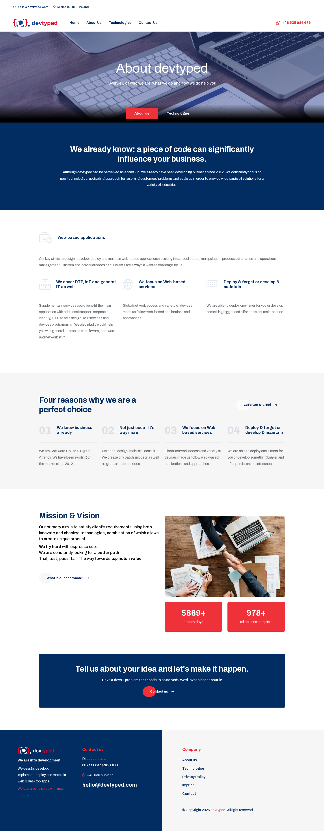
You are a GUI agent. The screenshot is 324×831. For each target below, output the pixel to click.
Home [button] (74, 23)
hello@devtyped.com (33, 7)
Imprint (188, 785)
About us (141, 113)
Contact (189, 793)
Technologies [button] (120, 23)
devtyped (217, 810)
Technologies (178, 113)
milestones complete (256, 622)
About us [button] (94, 23)
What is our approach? (65, 578)
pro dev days (193, 622)
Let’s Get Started (257, 404)
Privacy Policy (193, 777)
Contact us (148, 23)
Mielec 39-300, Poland (73, 7)
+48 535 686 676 (296, 23)
